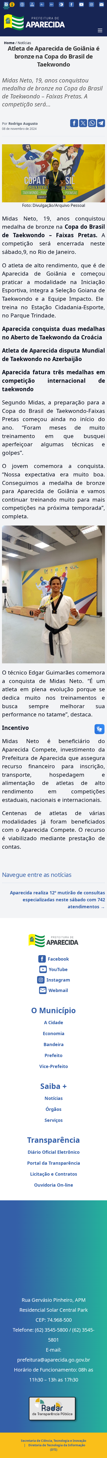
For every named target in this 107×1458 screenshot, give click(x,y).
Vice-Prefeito (53, 1066)
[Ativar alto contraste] (61, 4)
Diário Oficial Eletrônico (54, 1152)
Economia (53, 1033)
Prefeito (53, 1055)
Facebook (58, 959)
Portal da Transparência (53, 1163)
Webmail (58, 990)
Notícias (24, 42)
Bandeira (54, 1044)
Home (9, 42)
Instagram (58, 980)
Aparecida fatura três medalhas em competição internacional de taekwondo (53, 380)
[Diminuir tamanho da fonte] (42, 4)
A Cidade (53, 1022)
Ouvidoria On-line (53, 1185)
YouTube (58, 969)
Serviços (54, 1120)
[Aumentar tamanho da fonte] (51, 4)
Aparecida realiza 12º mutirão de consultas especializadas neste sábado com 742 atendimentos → (57, 900)
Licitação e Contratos (53, 1174)
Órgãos (53, 1109)
